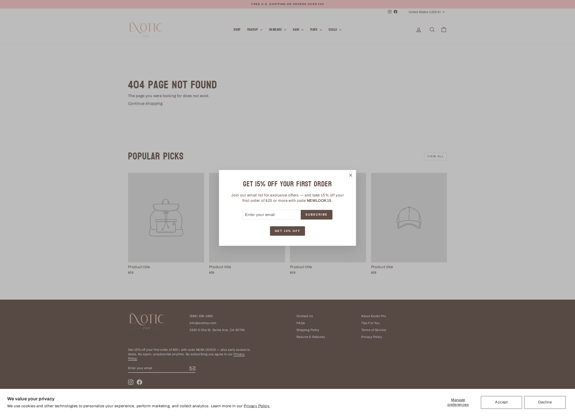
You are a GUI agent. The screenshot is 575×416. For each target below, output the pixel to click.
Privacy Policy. (257, 406)
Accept (501, 402)
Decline (545, 402)
